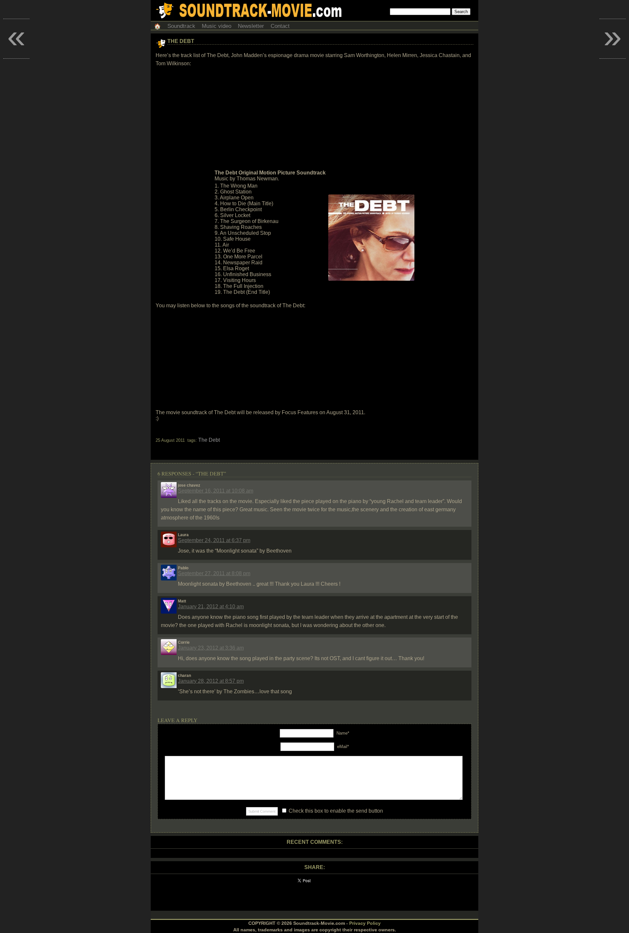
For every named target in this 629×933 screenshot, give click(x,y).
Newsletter (251, 26)
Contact (280, 26)
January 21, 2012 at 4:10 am (211, 606)
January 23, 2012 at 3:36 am (211, 648)
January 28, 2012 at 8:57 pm (211, 681)
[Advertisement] (314, 118)
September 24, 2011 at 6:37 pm (214, 540)
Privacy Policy (365, 923)
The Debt (180, 41)
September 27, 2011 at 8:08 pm (214, 573)
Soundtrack (181, 26)
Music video (216, 26)
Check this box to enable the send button (335, 811)
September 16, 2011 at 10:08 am (215, 491)
